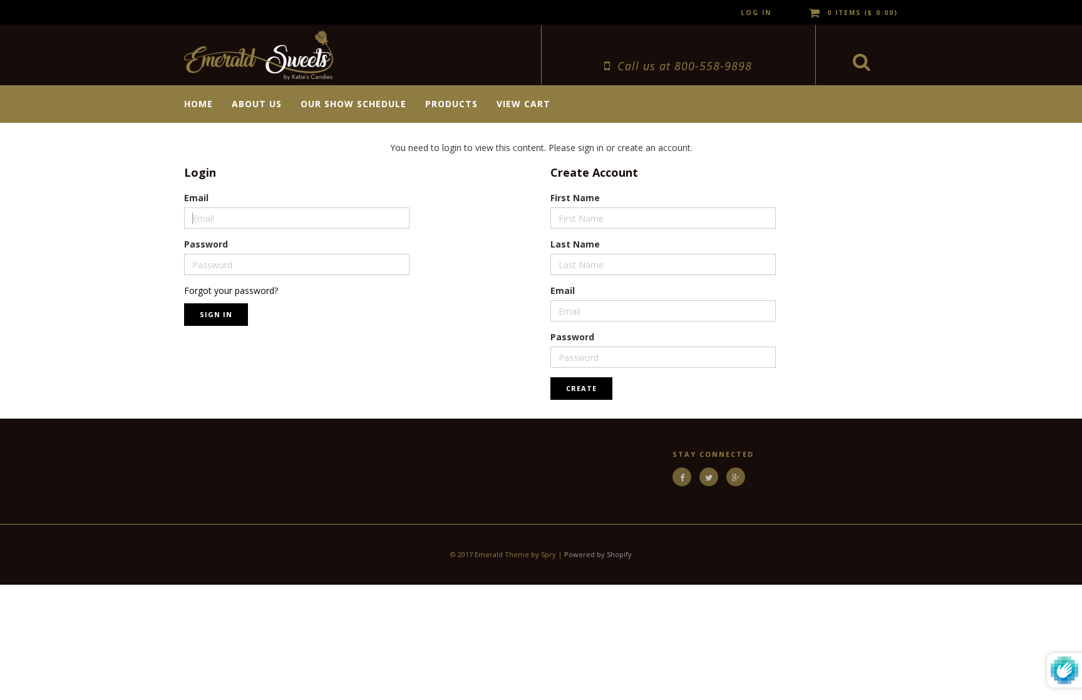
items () (862, 12)
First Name (575, 198)
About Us (257, 104)
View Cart (523, 104)
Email (196, 198)
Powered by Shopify (598, 554)
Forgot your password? (231, 290)
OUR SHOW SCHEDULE (353, 104)
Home (198, 104)
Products (451, 104)
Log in (756, 12)
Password (206, 244)
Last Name (575, 244)
